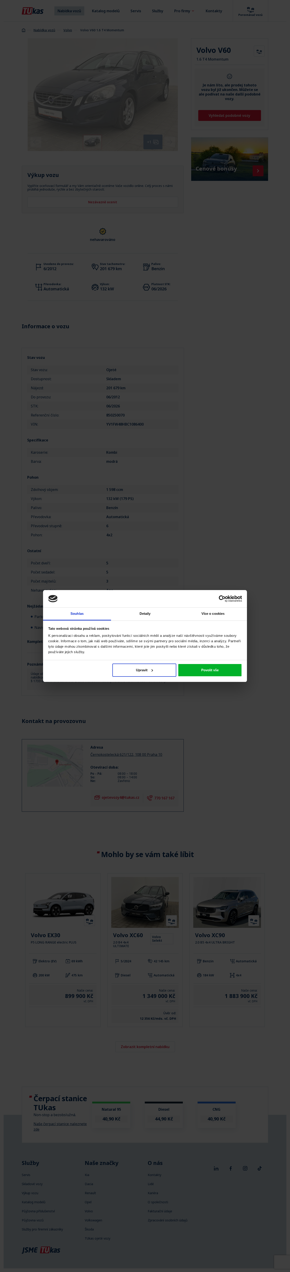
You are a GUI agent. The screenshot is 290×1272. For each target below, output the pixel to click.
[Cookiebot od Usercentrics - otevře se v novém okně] (222, 598)
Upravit (141, 670)
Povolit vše (210, 670)
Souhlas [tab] (77, 613)
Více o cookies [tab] (213, 613)
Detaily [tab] (145, 613)
